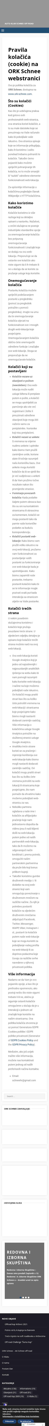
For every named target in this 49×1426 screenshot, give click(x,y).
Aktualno (10, 1388)
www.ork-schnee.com (20, 94)
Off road (25, 1392)
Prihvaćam (9, 1421)
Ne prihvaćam (25, 1421)
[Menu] (2, 30)
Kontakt (5, 1374)
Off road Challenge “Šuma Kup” (18, 1342)
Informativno (27, 1388)
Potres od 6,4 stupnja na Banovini (20, 1330)
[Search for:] (24, 1096)
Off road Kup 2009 (14, 1396)
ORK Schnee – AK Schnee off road (17, 1351)
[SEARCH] (41, 1096)
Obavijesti (10, 1392)
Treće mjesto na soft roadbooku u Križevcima (25, 1336)
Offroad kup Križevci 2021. (16, 1324)
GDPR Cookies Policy (22, 1040)
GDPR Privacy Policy (23, 1044)
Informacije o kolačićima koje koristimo (21, 1416)
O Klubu (5, 1356)
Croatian (30, 1424)
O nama (5, 1362)
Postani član (7, 1368)
